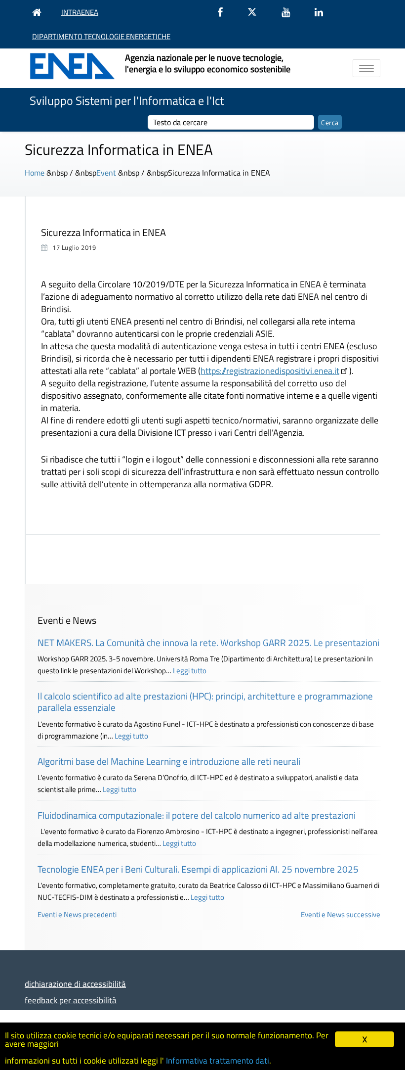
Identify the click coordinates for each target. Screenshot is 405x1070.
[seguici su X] (257, 12)
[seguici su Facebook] (225, 12)
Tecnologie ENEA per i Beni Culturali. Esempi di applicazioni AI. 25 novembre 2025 (198, 869)
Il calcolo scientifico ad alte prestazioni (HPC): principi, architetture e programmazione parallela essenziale (205, 701)
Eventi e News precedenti (77, 914)
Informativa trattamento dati (217, 1060)
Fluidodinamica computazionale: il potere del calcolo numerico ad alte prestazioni (197, 815)
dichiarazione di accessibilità (75, 983)
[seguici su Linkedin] (323, 12)
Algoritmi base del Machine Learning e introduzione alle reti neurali (169, 761)
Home (34, 173)
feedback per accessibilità (71, 1000)
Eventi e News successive (340, 914)
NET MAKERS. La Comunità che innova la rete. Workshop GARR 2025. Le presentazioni (208, 642)
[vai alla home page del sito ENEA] (39, 12)
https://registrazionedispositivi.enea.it (270, 370)
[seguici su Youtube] (290, 12)
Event (106, 173)
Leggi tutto (189, 670)
